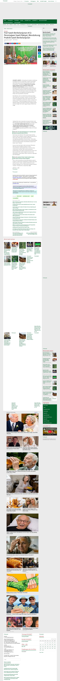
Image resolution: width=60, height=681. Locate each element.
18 (52, 646)
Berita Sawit (19, 196)
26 (54, 648)
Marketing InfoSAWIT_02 (27, 187)
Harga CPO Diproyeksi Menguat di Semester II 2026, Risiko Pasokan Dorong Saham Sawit (15, 406)
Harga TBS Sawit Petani (48, 422)
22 (45, 648)
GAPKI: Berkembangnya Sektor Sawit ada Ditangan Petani (31, 233)
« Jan (40, 652)
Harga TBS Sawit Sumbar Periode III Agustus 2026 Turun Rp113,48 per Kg (37, 405)
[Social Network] (56, 1)
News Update (7, 662)
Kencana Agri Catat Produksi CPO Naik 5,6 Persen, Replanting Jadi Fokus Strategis (49, 41)
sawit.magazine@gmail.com (19, 188)
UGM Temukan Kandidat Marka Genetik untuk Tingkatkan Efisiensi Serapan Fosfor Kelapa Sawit (15, 266)
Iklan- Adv (23, 646)
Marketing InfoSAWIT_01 (17, 187)
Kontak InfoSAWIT (25, 641)
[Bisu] (54, 434)
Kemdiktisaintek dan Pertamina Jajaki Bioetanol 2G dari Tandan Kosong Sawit (14, 249)
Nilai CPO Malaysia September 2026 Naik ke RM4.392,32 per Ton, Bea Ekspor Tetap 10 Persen (49, 34)
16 (47, 646)
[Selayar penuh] (55, 434)
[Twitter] (8, 43)
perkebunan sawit (26, 196)
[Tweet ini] (39, 50)
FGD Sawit (6, 31)
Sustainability (15, 198)
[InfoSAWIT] (5, 0)
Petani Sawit (46, 411)
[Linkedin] (12, 43)
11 (52, 644)
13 (40, 646)
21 (42, 648)
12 (54, 644)
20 (40, 648)
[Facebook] (6, 43)
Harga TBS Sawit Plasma (48, 417)
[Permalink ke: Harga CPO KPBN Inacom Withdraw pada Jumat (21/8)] (7, 259)
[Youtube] (15, 43)
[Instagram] (10, 43)
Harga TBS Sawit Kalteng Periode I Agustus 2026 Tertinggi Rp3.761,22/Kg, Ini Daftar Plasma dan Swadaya (22, 266)
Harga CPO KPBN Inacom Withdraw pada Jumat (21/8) (7, 263)
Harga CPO (45, 413)
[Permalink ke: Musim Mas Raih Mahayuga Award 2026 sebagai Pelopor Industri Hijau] (30, 244)
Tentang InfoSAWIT (25, 636)
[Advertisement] (30, 12)
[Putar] (44, 434)
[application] (50, 432)
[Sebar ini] (39, 47)
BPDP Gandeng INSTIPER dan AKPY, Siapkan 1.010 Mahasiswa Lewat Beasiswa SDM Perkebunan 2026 (37, 250)
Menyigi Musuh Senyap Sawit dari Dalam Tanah (21, 227)
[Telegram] (17, 43)
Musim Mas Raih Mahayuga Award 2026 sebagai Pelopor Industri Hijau (30, 249)
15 (45, 646)
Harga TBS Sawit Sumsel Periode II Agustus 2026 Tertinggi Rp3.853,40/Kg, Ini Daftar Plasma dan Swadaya (22, 342)
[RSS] (19, 43)
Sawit (32, 196)
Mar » (43, 652)
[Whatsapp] (39, 56)
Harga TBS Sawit (46, 415)
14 (42, 646)
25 (52, 648)
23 (47, 648)
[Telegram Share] (39, 53)
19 (54, 646)
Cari (43, 28)
